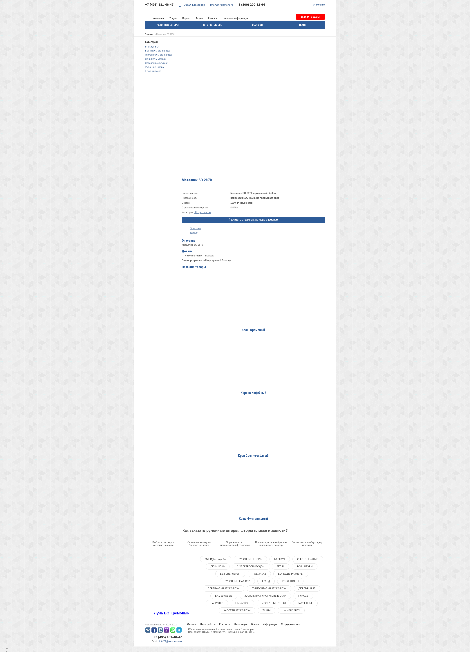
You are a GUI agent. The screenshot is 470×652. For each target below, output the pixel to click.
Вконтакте (147, 630)
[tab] (253, 229)
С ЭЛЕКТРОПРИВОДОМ (251, 566)
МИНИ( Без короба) (215, 559)
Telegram (179, 630)
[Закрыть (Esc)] (1, 648)
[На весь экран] (8, 648)
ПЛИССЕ (303, 595)
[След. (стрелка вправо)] (5, 651)
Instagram (160, 630)
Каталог (212, 18)
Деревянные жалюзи (156, 63)
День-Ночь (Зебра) (155, 59)
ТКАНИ (266, 610)
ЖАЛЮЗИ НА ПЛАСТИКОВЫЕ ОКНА (265, 595)
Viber (166, 630)
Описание (195, 228)
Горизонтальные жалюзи (158, 54)
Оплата (255, 624)
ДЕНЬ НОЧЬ (218, 566)
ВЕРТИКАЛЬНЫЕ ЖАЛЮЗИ (223, 588)
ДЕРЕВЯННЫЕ (307, 588)
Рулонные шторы (167, 24)
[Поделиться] (5, 648)
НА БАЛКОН (242, 603)
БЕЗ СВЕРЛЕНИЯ (230, 573)
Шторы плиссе (212, 24)
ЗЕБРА (281, 566)
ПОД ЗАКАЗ (259, 573)
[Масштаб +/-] (12, 648)
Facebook (154, 630)
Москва (320, 4)
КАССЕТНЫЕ (305, 603)
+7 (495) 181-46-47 (159, 4)
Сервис (186, 18)
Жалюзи (257, 24)
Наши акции (240, 624)
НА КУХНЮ (217, 603)
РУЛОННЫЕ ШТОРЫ (250, 559)
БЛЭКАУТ (279, 559)
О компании (157, 18)
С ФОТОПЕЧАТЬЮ (307, 559)
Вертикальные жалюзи (157, 50)
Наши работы (208, 624)
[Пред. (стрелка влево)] (1, 651)
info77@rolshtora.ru (221, 4)
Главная (149, 34)
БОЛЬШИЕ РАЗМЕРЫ (290, 573)
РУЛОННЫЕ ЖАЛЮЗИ (237, 581)
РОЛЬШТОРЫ (305, 566)
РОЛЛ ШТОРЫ (290, 581)
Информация (270, 624)
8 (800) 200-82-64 (251, 4)
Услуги (173, 18)
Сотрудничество (290, 624)
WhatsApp (172, 630)
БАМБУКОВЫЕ (223, 595)
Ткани (302, 24)
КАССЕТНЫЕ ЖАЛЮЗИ (237, 610)
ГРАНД (266, 581)
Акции (199, 18)
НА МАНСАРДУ (291, 610)
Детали (194, 232)
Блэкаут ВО (151, 46)
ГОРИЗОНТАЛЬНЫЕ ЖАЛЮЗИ (269, 588)
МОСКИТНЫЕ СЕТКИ (273, 603)
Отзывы (191, 624)
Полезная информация (235, 18)
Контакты (224, 624)
